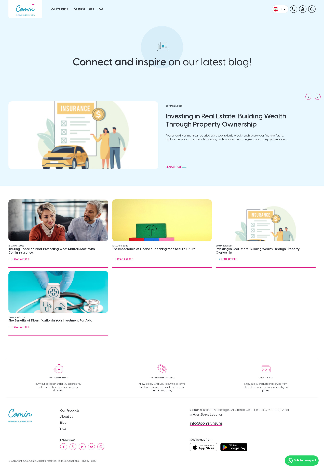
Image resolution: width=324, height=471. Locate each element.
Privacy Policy (88, 461)
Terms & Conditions (68, 461)
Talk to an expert (305, 460)
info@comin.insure (206, 424)
